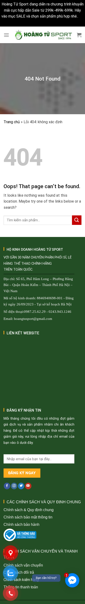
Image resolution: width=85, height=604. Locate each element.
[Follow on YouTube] (28, 486)
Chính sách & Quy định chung (29, 510)
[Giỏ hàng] (79, 35)
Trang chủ (12, 122)
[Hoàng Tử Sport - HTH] (43, 35)
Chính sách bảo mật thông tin (28, 517)
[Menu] (6, 35)
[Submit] (76, 220)
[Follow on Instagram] (14, 486)
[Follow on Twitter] (21, 486)
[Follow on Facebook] (7, 486)
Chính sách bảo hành (21, 524)
